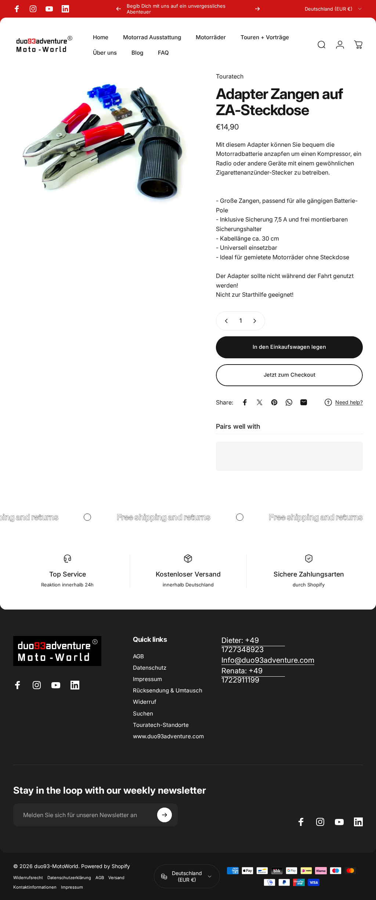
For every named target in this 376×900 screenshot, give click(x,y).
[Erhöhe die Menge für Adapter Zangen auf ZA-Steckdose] (256, 321)
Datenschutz (149, 667)
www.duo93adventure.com (168, 736)
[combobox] (334, 9)
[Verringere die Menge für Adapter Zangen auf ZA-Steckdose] (224, 321)
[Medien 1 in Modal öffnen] (107, 145)
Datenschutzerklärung (69, 877)
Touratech (229, 76)
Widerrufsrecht (28, 877)
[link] (253, 675)
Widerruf (144, 701)
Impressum (147, 679)
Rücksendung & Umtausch (167, 690)
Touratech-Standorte (161, 724)
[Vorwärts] (257, 9)
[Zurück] (119, 9)
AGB (138, 656)
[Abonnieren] (164, 815)
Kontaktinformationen (35, 887)
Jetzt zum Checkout (289, 375)
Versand (116, 877)
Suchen (143, 713)
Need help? (349, 402)
